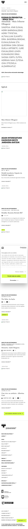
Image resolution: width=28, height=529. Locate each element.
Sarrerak (4, 314)
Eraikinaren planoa (6, 455)
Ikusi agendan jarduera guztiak (13, 413)
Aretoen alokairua (6, 460)
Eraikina (3, 470)
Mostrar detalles (19, 271)
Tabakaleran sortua (6, 475)
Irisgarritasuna (5, 450)
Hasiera (3, 8)
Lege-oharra (4, 511)
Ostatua (3, 448)
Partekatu (21, 520)
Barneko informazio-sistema (8, 520)
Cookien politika (5, 513)
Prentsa (3, 458)
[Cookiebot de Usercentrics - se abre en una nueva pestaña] (20, 248)
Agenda (8, 8)
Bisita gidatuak (5, 446)
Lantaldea (4, 477)
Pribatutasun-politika (6, 517)
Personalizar (13, 280)
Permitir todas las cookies (14, 276)
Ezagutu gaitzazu (6, 468)
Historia (3, 473)
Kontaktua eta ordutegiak (8, 441)
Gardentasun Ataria (6, 485)
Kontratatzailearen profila (8, 483)
